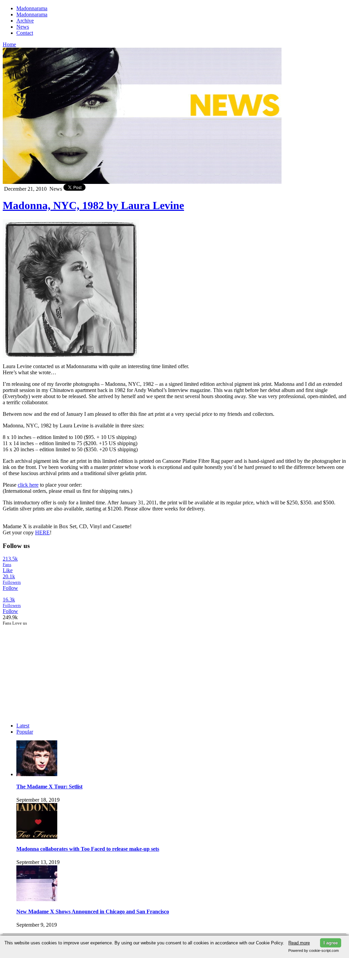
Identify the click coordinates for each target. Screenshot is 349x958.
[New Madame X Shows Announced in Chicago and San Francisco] (36, 899)
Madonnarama (31, 8)
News (22, 27)
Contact (24, 33)
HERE (42, 532)
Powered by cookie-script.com (313, 950)
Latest (22, 725)
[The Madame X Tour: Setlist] (36, 774)
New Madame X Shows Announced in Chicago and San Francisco (92, 911)
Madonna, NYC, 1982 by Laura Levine (93, 205)
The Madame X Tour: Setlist (49, 786)
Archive (25, 20)
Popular (24, 732)
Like (8, 570)
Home (9, 44)
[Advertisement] (54, 668)
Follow (10, 588)
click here (28, 485)
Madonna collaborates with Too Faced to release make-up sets (87, 849)
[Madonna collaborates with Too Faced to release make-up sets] (36, 837)
